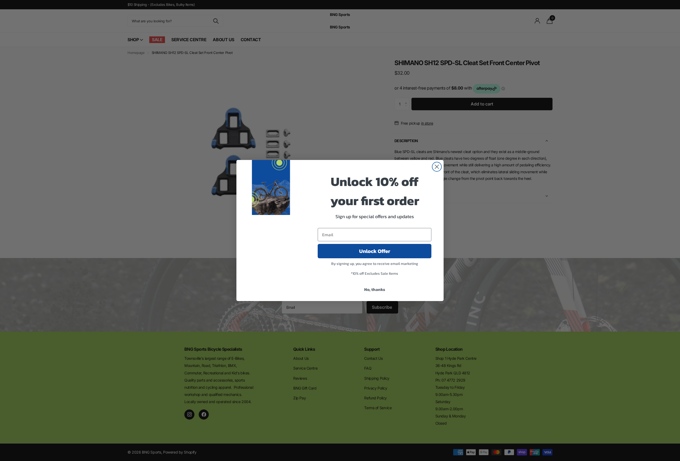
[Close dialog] (436, 166)
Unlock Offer (374, 251)
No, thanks (374, 289)
